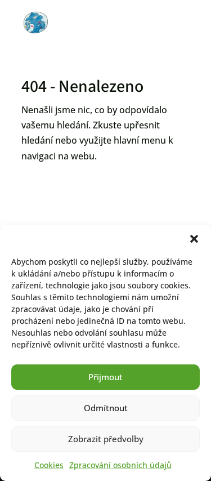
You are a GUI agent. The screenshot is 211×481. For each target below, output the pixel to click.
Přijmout (105, 376)
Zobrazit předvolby (105, 438)
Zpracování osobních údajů (120, 465)
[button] (194, 238)
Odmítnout (106, 407)
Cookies (49, 465)
